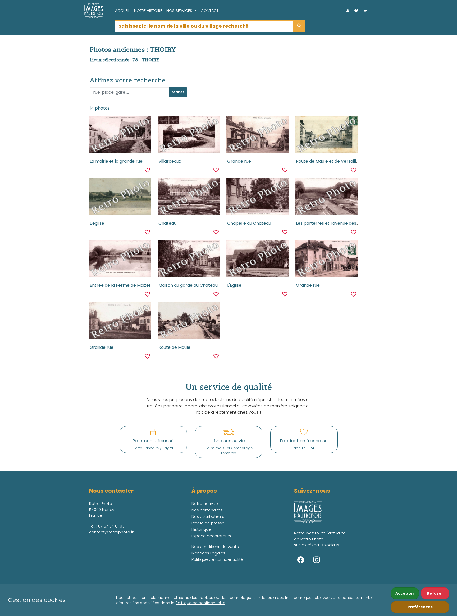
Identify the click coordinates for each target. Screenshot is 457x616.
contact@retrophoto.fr (111, 532)
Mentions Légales (208, 553)
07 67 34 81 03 (111, 526)
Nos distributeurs (207, 516)
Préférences (420, 607)
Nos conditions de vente (215, 546)
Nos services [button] (179, 10)
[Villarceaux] (189, 136)
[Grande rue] (257, 136)
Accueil (122, 10)
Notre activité (204, 503)
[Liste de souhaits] (356, 11)
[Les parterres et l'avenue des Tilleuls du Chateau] (326, 198)
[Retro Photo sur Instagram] (316, 560)
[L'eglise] (120, 198)
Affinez (178, 92)
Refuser (435, 593)
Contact (209, 10)
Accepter (404, 593)
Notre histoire (148, 10)
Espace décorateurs (211, 536)
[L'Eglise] (257, 260)
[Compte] (348, 11)
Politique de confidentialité (200, 602)
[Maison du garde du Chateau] (189, 260)
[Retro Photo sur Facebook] (301, 560)
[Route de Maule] (189, 322)
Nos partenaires (207, 510)
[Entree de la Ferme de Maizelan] (120, 260)
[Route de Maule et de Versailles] (326, 136)
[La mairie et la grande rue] (120, 136)
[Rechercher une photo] (299, 26)
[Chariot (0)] (364, 11)
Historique (201, 529)
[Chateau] (189, 198)
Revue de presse (208, 523)
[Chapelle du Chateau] (257, 198)
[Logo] (92, 11)
